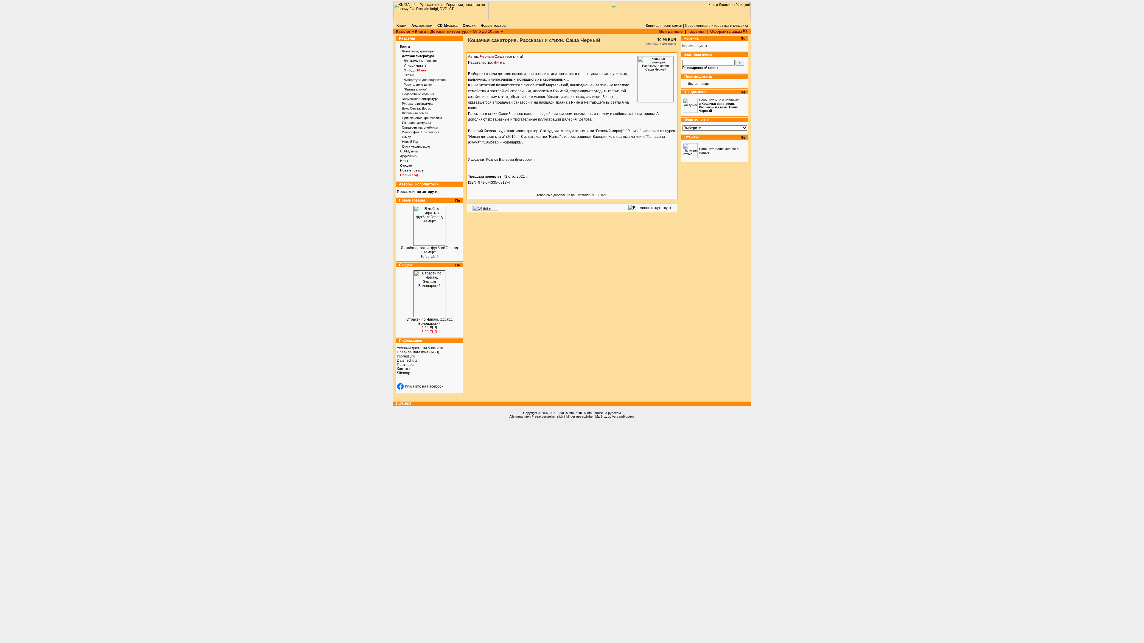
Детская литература (449, 31)
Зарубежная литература (420, 99)
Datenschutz (407, 360)
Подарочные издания (418, 94)
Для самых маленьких (421, 61)
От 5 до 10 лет (486, 31)
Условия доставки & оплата (420, 348)
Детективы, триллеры (418, 51)
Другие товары (699, 83)
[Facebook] (400, 386)
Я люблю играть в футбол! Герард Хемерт (429, 250)
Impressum (406, 356)
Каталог (403, 31)
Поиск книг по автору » (417, 192)
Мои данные (671, 31)
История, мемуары (416, 122)
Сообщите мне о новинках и (719, 105)
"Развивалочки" (415, 89)
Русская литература (417, 103)
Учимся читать (415, 65)
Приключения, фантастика (422, 118)
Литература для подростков (425, 80)
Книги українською (416, 146)
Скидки (406, 165)
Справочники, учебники (420, 127)
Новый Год (410, 141)
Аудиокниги (408, 156)
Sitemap (403, 373)
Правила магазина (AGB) (418, 352)
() (501, 56)
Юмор (406, 137)
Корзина (696, 31)
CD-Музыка (409, 151)
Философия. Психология (420, 132)
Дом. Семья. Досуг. (416, 108)
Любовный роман (415, 113)
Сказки (409, 75)
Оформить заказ (726, 31)
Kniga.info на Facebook (424, 386)
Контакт (403, 369)
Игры (404, 161)
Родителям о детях (418, 84)
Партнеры (405, 365)
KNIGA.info (566, 413)
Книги (420, 31)
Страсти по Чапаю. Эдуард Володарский (429, 321)
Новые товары (412, 170)
